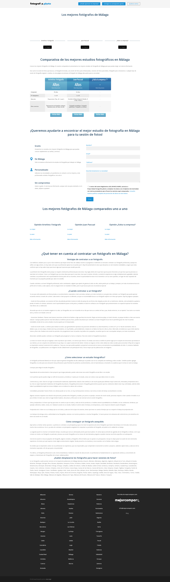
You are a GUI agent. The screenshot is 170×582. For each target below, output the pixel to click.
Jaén (71, 517)
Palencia (99, 504)
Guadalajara (71, 499)
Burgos (43, 531)
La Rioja (71, 531)
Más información (35, 239)
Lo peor (32, 234)
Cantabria (43, 545)
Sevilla (99, 522)
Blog (127, 513)
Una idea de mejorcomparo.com (127, 494)
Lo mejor (32, 229)
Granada (43, 568)
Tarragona (99, 531)
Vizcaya (99, 559)
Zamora (99, 563)
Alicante (42, 499)
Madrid (71, 550)
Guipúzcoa (71, 504)
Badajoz (42, 522)
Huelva (71, 508)
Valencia (99, 550)
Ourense (99, 499)
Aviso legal (48, 579)
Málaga (71, 554)
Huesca (71, 513)
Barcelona (43, 527)
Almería (42, 508)
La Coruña (71, 522)
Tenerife (99, 536)
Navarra (99, 495)
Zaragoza (99, 568)
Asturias (42, 517)
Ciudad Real (42, 554)
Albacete (43, 495)
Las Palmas (70, 527)
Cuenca (43, 563)
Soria (99, 527)
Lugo (70, 545)
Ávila (42, 513)
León (71, 536)
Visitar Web (56, 114)
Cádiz (43, 540)
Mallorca (71, 559)
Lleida (71, 540)
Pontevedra (99, 508)
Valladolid (99, 554)
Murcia (71, 563)
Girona (71, 495)
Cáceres (42, 536)
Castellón (43, 550)
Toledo (99, 545)
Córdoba (43, 559)
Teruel (99, 540)
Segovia (99, 517)
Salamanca (99, 513)
